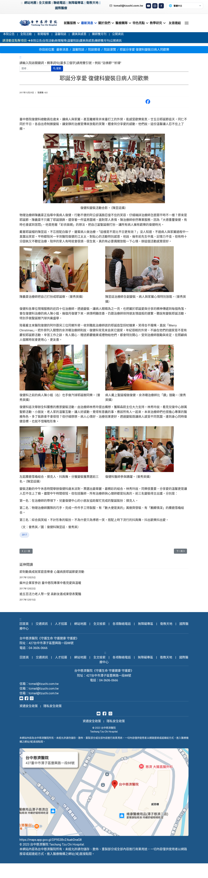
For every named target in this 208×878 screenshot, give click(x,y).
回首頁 (24, 624)
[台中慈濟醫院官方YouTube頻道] (21, 698)
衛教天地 (92, 3)
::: (22, 3)
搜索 (58, 68)
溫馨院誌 (60, 34)
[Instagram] (154, 5)
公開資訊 (118, 34)
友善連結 (175, 23)
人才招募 (61, 624)
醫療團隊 (121, 23)
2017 (24, 535)
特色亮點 (139, 23)
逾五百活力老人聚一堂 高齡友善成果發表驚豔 (50, 594)
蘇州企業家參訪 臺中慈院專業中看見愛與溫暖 (50, 583)
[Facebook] (161, 5)
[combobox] (35, 68)
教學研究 (156, 23)
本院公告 (9, 34)
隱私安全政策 (52, 706)
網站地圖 (30, 3)
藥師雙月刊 (99, 34)
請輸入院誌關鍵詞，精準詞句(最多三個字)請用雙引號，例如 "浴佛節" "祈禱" (70, 63)
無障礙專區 (76, 3)
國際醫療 (61, 8)
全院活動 (26, 34)
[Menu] (187, 23)
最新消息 (87, 23)
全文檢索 (45, 3)
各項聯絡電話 (122, 624)
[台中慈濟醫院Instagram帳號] (31, 698)
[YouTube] (148, 5)
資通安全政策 (28, 706)
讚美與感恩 (79, 34)
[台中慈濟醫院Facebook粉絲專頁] (26, 698)
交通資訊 (42, 624)
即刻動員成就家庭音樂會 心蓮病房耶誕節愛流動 (51, 572)
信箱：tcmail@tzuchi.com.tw (39, 684)
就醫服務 (70, 23)
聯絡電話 (59, 3)
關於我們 (104, 23)
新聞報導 (43, 34)
